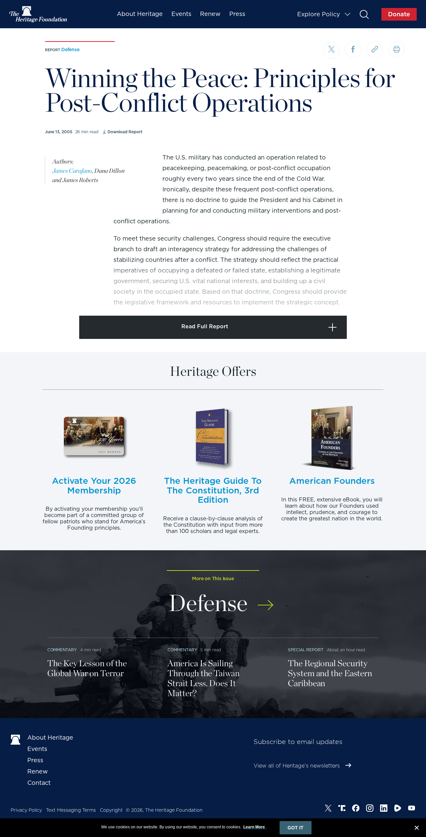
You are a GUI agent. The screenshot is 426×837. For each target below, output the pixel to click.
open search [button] (364, 14)
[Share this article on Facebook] (353, 49)
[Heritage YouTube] (411, 809)
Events (181, 13)
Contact (39, 782)
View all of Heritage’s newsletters (297, 766)
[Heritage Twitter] (328, 809)
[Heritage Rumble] (397, 809)
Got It (296, 827)
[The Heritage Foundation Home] (38, 14)
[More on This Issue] (265, 600)
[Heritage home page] (16, 739)
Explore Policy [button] (318, 14)
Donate (399, 14)
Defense (70, 49)
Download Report (124, 131)
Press (237, 13)
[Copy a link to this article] (374, 49)
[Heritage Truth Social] (341, 809)
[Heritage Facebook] (355, 809)
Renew (210, 13)
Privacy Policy (26, 810)
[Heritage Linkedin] (383, 809)
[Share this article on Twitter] (331, 50)
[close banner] (417, 829)
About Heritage (140, 13)
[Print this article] (396, 49)
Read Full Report (204, 326)
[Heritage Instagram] (369, 809)
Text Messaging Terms (71, 810)
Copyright (111, 810)
